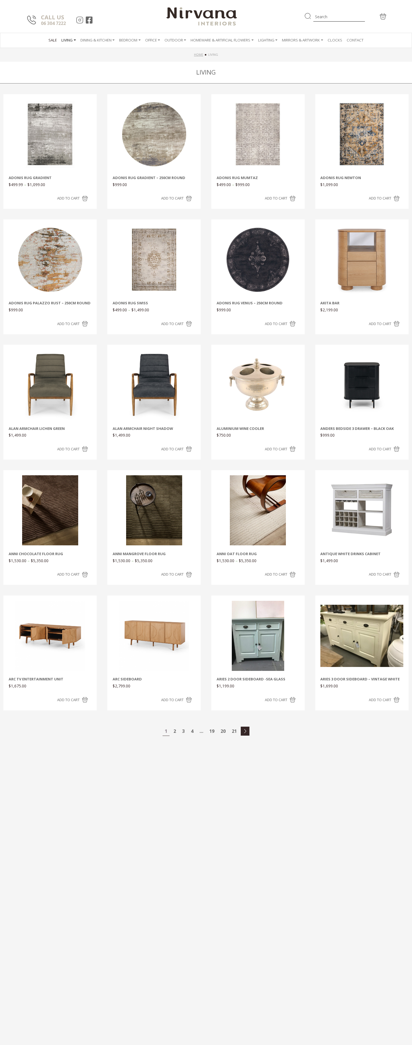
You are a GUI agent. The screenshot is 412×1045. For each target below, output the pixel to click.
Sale (52, 40)
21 (234, 731)
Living (67, 40)
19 (211, 731)
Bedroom (128, 40)
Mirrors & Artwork (301, 40)
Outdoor (174, 40)
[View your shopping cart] (376, 16)
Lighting (266, 40)
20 (223, 731)
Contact (355, 40)
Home (198, 54)
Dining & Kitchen (96, 40)
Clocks (335, 40)
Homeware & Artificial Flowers (220, 40)
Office (151, 40)
